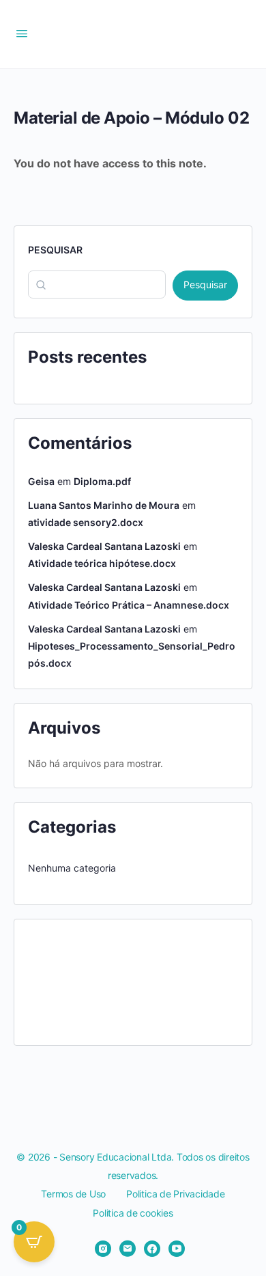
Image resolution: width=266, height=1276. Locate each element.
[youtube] (176, 1248)
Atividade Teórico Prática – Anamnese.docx (128, 605)
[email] (127, 1248)
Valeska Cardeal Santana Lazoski (104, 546)
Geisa (41, 481)
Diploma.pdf (102, 481)
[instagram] (103, 1248)
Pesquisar (55, 249)
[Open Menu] (22, 33)
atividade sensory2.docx (85, 522)
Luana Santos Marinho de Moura (103, 505)
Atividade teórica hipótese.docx (102, 563)
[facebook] (152, 1248)
